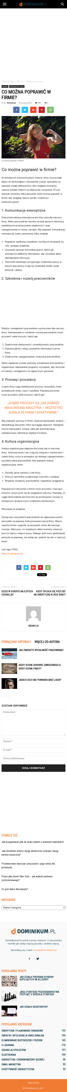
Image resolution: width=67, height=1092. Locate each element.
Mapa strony (33, 1082)
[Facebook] (29, 959)
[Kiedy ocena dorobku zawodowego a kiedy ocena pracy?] (9, 668)
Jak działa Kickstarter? (34, 1006)
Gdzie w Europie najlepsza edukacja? (17, 593)
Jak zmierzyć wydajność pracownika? (41, 650)
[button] (62, 4)
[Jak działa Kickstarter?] (9, 1011)
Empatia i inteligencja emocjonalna (23, 1035)
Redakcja (11, 103)
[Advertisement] (33, 43)
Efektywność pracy (17, 86)
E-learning (8, 1045)
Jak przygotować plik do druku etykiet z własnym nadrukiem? (33, 841)
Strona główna (8, 81)
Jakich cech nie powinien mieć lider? (40, 679)
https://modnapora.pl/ (12, 553)
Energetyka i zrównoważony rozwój (23, 1059)
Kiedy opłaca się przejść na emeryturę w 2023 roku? (49, 593)
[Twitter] (38, 959)
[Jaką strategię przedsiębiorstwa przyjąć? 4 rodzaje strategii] (9, 996)
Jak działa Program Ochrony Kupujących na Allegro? (37, 978)
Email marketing (11, 1064)
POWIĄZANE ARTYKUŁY (16, 642)
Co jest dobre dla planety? (15, 889)
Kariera (4, 86)
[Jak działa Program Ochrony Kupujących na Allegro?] (9, 981)
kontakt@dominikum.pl (44, 950)
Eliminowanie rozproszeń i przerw (22, 1040)
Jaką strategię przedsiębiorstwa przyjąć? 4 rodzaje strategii (39, 993)
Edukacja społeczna (14, 1050)
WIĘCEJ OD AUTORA (47, 642)
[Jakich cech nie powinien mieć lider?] (9, 683)
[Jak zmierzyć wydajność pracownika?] (9, 653)
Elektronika (9, 1054)
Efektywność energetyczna (18, 1069)
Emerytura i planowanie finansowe (22, 1030)
